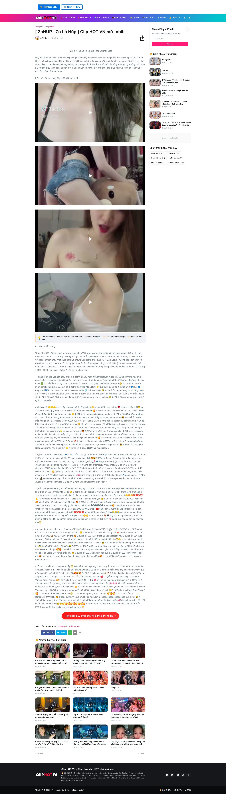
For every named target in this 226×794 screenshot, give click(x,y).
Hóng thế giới (158, 158)
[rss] (188, 775)
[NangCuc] (128, 678)
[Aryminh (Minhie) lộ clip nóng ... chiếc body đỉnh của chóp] (155, 104)
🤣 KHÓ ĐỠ (134, 18)
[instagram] (183, 775)
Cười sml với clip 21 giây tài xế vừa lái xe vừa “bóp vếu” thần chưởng (52, 743)
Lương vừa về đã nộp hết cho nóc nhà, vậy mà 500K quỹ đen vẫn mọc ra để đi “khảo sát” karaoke (90, 743)
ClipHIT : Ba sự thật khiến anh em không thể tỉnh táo (88, 716)
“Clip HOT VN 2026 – (43, 790)
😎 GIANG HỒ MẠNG (119, 18)
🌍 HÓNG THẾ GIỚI (101, 18)
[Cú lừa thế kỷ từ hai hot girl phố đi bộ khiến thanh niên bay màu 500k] (128, 704)
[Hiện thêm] (80, 632)
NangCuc (115, 688)
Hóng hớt (156, 153)
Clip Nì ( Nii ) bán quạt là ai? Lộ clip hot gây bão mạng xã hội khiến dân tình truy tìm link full (128, 743)
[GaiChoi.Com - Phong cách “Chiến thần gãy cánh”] (90, 678)
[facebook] (167, 775)
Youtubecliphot (168, 113)
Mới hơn (40, 754)
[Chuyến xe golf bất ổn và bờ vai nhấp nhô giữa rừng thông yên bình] (52, 678)
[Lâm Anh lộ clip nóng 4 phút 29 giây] (155, 93)
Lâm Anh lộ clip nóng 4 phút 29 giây (175, 92)
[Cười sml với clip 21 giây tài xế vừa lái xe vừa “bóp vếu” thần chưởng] (52, 732)
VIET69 (188, 790)
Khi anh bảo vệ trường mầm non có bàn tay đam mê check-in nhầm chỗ (51, 662)
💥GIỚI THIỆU (165, 790)
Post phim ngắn (175, 162)
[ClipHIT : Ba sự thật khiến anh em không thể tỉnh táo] (90, 704)
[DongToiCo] (155, 61)
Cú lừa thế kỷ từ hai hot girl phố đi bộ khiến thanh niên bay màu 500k (127, 716)
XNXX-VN (178, 790)
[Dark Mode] (185, 18)
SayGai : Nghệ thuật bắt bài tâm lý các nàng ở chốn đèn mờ (52, 716)
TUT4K (165, 70)
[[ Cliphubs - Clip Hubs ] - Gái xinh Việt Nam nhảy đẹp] (155, 82)
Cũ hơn (141, 754)
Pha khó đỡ (157, 162)
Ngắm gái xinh (74, 626)
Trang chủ (39, 27)
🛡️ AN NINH (161, 18)
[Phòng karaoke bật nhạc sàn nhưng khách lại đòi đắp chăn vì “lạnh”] (90, 651)
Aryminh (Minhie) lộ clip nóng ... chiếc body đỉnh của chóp (175, 102)
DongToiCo (167, 60)
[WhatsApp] (70, 632)
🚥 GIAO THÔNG (148, 18)
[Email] (75, 632)
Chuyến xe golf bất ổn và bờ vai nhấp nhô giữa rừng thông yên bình (52, 689)
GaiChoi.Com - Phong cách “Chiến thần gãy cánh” (88, 689)
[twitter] (172, 775)
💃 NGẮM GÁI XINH (67, 18)
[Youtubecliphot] (155, 115)
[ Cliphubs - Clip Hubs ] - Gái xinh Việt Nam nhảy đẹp (176, 81)
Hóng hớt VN (49, 27)
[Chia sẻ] (143, 38)
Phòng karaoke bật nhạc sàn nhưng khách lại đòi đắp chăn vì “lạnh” (89, 662)
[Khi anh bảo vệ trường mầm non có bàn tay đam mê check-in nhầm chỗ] (52, 651)
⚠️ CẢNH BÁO (174, 18)
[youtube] (178, 775)
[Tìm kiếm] (189, 18)
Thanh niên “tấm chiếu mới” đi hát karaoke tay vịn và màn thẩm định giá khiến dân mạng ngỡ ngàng (127, 662)
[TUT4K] (155, 72)
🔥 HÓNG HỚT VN (84, 18)
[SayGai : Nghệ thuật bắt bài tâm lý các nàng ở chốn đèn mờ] (52, 704)
